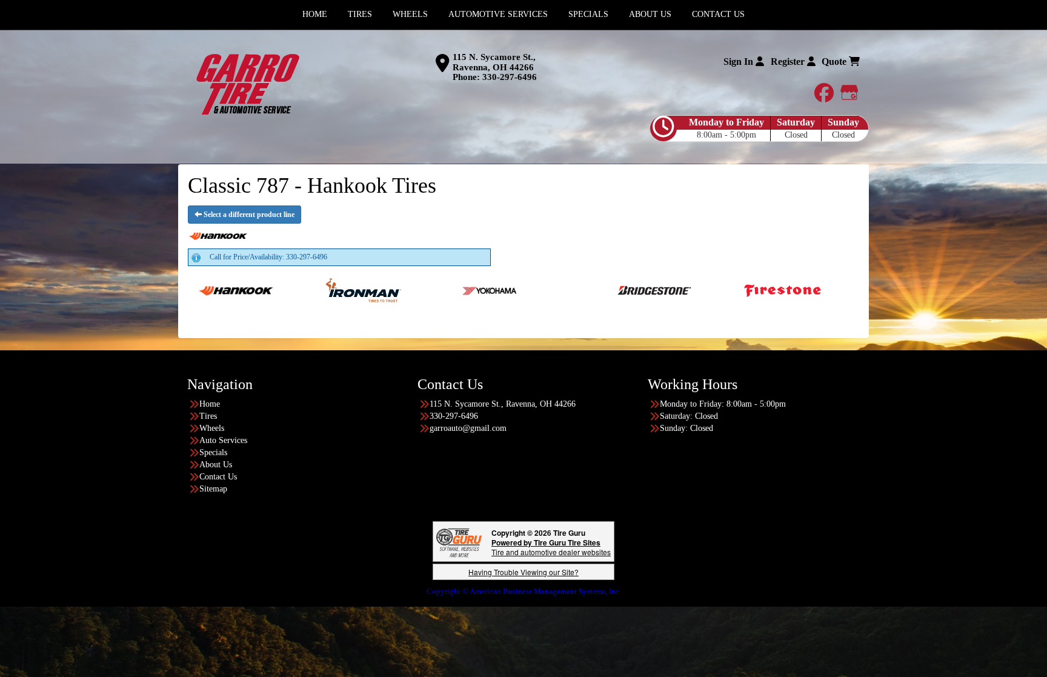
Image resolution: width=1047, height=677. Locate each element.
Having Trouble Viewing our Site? (523, 572)
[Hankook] (189, 289)
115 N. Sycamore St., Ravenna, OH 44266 (494, 62)
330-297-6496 (509, 77)
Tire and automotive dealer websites (551, 547)
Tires (208, 416)
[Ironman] (316, 289)
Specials (213, 452)
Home (209, 404)
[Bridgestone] (608, 289)
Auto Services (223, 440)
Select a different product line (248, 214)
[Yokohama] (443, 289)
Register (789, 61)
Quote (835, 61)
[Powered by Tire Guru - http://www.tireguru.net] (459, 541)
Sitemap (213, 488)
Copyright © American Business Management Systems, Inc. (524, 591)
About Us (215, 464)
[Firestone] (735, 289)
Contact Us (218, 476)
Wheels (211, 428)
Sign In (739, 61)
